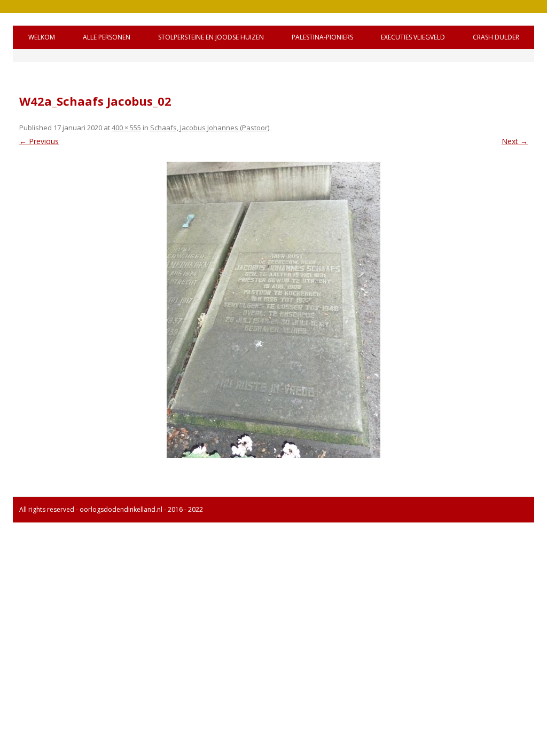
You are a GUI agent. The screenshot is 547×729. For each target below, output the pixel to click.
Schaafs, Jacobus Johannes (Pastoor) (209, 127)
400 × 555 (126, 127)
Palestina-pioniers (322, 37)
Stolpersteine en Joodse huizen (211, 37)
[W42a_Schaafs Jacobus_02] (273, 310)
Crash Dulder (496, 37)
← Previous (39, 141)
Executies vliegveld (413, 37)
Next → (515, 141)
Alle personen (106, 37)
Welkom (41, 37)
